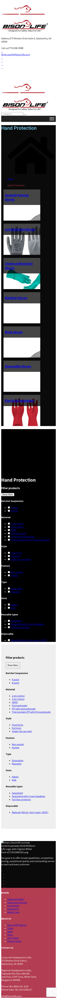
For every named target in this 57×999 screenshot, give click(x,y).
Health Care (13, 912)
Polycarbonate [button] (18, 533)
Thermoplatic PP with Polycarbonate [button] (30, 539)
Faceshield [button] (16, 621)
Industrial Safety (15, 899)
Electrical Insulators (19, 400)
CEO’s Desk (13, 938)
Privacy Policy (14, 941)
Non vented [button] (17, 572)
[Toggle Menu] (51, 118)
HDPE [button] (14, 530)
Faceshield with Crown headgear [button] (27, 624)
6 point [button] (14, 510)
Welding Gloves (16, 298)
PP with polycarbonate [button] (23, 536)
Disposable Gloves (18, 366)
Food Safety (13, 905)
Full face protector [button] (20, 627)
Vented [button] (14, 575)
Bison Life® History (17, 925)
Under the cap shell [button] (21, 559)
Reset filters (7, 494)
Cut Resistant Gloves (20, 229)
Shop (10, 934)
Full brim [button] (15, 556)
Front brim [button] (16, 553)
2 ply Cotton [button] (17, 523)
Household (13, 909)
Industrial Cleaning (17, 902)
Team (10, 928)
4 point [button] (14, 507)
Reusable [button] (15, 591)
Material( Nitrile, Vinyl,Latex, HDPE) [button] (29, 640)
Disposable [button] (16, 588)
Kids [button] (13, 608)
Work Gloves (14, 332)
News (10, 931)
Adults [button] (14, 604)
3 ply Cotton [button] (17, 527)
